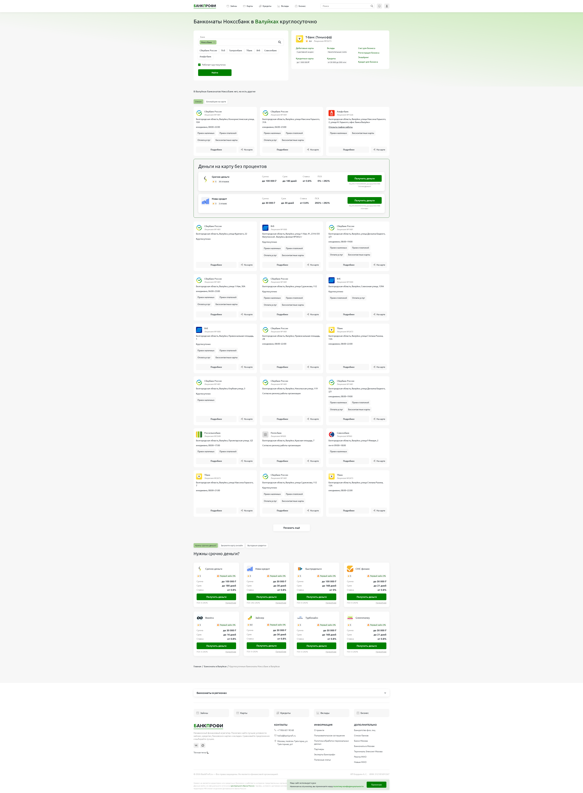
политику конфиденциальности (348, 786)
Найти (215, 72)
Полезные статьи (322, 760)
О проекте (319, 730)
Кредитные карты (305, 58)
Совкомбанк (343, 433)
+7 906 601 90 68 (285, 730)
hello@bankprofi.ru (286, 735)
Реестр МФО (360, 757)
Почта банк (276, 433)
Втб (272, 226)
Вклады (285, 6)
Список (198, 102)
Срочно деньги (220, 176)
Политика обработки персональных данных (331, 742)
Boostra (209, 617)
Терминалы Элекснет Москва (368, 751)
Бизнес (302, 6)
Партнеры (319, 749)
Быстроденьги (313, 568)
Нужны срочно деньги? (205, 545)
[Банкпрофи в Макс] (202, 745)
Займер (259, 617)
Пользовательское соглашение (329, 735)
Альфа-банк (343, 111)
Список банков (361, 735)
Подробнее (216, 149)
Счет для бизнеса (366, 48)
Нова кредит (219, 198)
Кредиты (267, 6)
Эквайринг (363, 57)
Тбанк (340, 328)
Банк (202, 37)
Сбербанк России (213, 111)
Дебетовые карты (305, 48)
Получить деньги (365, 178)
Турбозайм (311, 617)
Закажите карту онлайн (232, 545)
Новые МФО (360, 762)
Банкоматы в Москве (364, 746)
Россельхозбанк (212, 433)
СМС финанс (363, 568)
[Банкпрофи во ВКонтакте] (196, 745)
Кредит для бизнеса (368, 62)
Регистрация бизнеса (368, 53)
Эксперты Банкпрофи (324, 754)
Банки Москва (361, 741)
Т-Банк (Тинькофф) (318, 37)
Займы (233, 6)
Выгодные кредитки (256, 545)
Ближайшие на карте (216, 102)
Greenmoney (363, 617)
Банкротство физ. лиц (364, 730)
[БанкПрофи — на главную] (205, 6)
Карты (250, 6)
